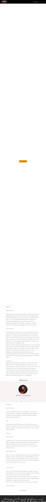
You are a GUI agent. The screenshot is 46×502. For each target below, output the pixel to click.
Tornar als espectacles (7, 305)
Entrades (35, 1)
